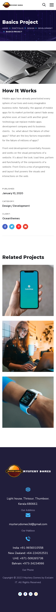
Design (30, 28)
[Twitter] (20, 594)
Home (5, 28)
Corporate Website (22, 361)
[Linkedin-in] (31, 594)
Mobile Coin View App (25, 305)
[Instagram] (36, 594)
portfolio (17, 28)
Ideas (27, 421)
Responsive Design (22, 417)
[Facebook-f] (25, 594)
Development (45, 28)
